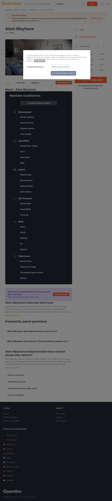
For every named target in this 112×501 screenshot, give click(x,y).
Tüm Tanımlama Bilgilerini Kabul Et (63, 73)
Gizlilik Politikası (40, 61)
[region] (56, 64)
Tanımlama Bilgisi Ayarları (35, 66)
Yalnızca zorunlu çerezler (60, 67)
